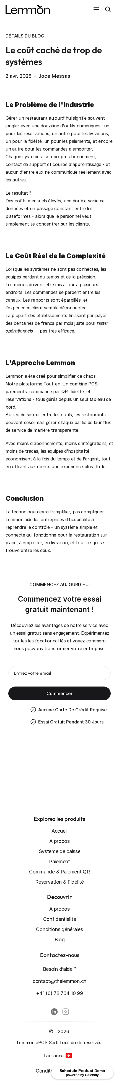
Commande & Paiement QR (59, 872)
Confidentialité (59, 919)
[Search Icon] (107, 9)
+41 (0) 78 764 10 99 (59, 993)
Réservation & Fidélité (59, 882)
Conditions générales (59, 929)
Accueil (59, 831)
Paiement (59, 861)
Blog (60, 939)
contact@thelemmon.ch (59, 981)
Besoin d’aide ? (59, 969)
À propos (59, 841)
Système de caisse (60, 851)
